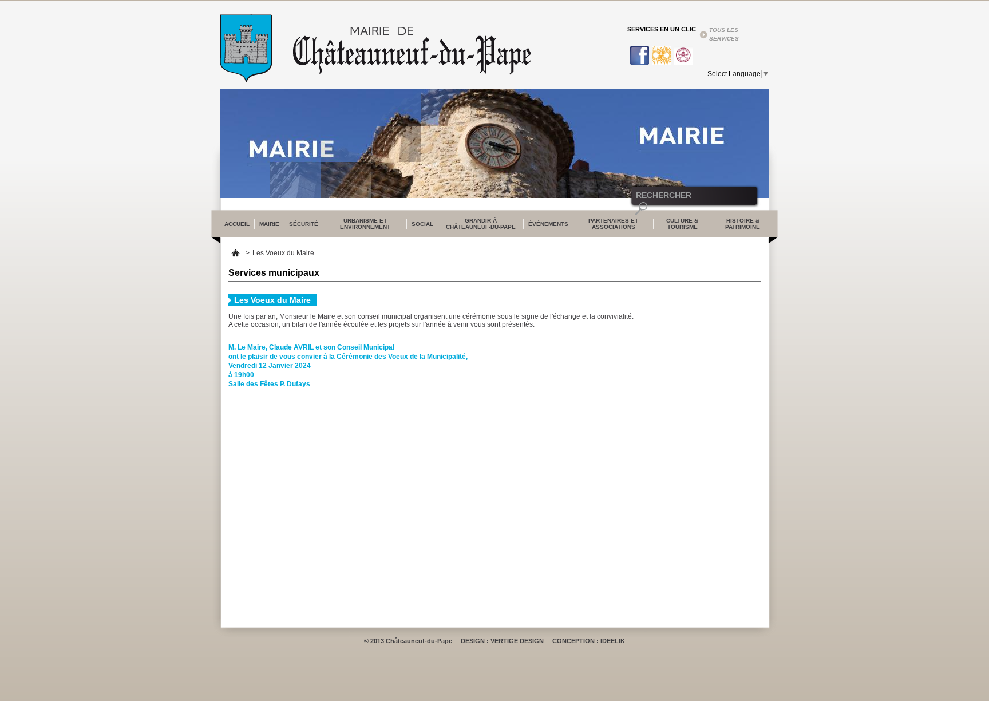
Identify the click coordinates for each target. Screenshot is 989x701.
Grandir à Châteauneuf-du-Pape (481, 223)
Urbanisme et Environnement (365, 223)
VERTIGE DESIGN (517, 640)
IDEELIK (612, 640)
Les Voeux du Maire (283, 253)
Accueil (235, 253)
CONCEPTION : (576, 640)
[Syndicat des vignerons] (682, 54)
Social (422, 224)
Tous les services (724, 34)
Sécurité (303, 224)
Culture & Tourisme (682, 223)
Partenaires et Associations (613, 223)
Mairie (269, 224)
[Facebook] (638, 54)
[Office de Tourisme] (660, 54)
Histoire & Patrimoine (742, 223)
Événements (548, 224)
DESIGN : (475, 640)
